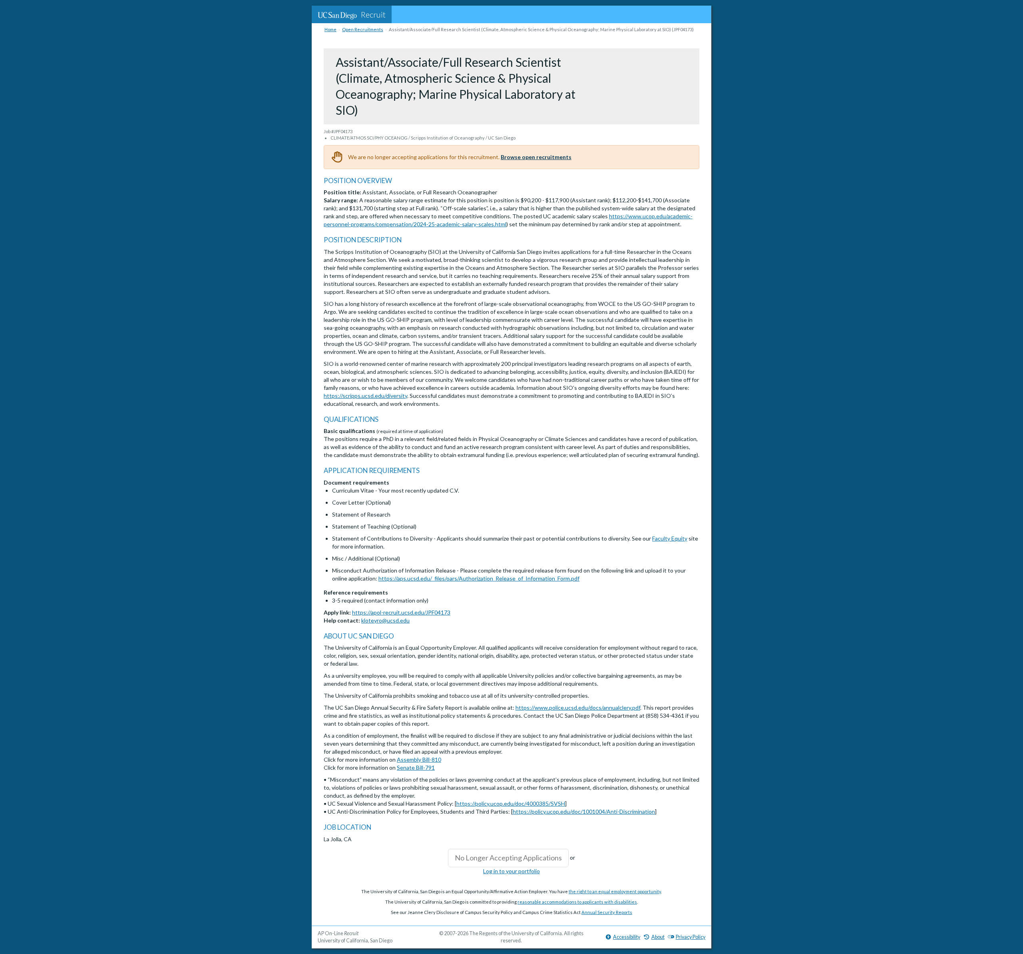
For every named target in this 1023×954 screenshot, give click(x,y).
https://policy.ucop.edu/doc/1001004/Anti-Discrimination (584, 811)
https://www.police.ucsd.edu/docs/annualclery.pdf (577, 707)
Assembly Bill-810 (419, 759)
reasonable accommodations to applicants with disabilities (577, 901)
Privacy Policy (690, 937)
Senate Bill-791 (416, 767)
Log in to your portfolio (511, 871)
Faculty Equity (669, 538)
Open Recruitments (362, 29)
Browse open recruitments (536, 157)
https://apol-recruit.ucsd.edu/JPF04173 (401, 612)
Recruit (373, 14)
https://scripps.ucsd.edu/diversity (365, 395)
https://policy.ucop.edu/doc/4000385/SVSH (510, 803)
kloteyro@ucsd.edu (385, 620)
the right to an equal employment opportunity (615, 891)
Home (330, 29)
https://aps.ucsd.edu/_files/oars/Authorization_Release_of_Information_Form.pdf (478, 578)
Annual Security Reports (606, 912)
